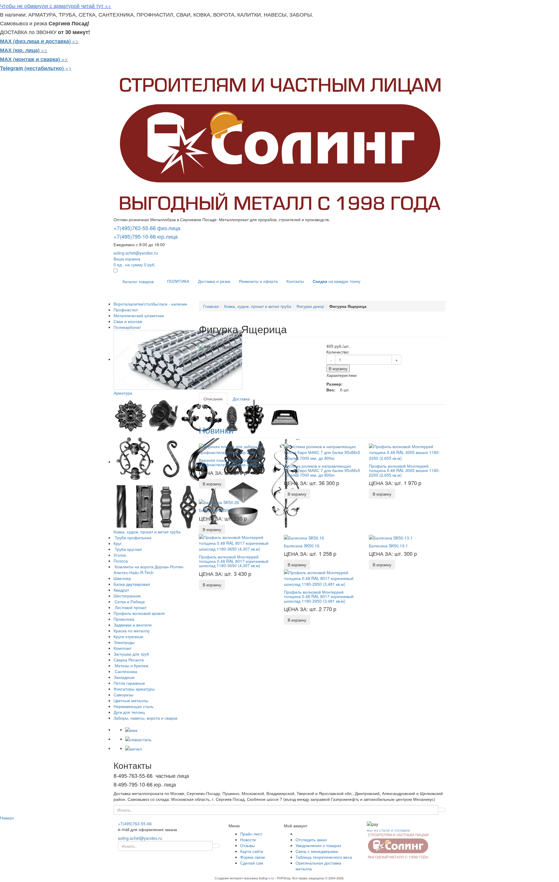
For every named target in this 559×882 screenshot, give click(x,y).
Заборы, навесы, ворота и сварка (145, 718)
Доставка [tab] (241, 399)
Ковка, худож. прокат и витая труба (257, 306)
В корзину (338, 368)
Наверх (7, 818)
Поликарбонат (127, 327)
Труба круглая (128, 549)
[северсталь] (138, 739)
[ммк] (131, 729)
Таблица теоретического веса (324, 857)
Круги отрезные (128, 636)
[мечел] (133, 748)
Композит (123, 648)
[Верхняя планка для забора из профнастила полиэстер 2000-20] (237, 449)
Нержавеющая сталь (133, 706)
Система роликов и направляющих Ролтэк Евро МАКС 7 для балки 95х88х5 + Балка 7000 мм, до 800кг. (322, 470)
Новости (248, 839)
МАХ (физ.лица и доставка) (35, 41)
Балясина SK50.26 (216, 510)
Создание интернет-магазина (236, 878)
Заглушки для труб (131, 654)
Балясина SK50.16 (301, 546)
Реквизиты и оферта (258, 281)
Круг (118, 543)
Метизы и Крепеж (131, 665)
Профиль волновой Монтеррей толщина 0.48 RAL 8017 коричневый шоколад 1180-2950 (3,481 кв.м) (318, 596)
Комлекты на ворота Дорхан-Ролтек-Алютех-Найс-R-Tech (149, 569)
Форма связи (252, 857)
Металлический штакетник (139, 315)
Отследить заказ (311, 839)
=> (75, 41)
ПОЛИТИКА (178, 281)
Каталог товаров (138, 281)
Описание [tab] (213, 399)
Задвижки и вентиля (133, 625)
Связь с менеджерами (317, 851)
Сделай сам (251, 863)
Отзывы (247, 845)
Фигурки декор (310, 306)
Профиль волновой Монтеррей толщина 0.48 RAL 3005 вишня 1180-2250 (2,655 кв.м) (404, 470)
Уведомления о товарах (318, 845)
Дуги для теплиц (129, 712)
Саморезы (123, 695)
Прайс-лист (251, 834)
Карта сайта (251, 851)
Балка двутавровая (132, 584)
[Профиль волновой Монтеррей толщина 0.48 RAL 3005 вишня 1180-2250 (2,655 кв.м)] (407, 452)
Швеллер (122, 578)
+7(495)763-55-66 (135, 823)
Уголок (120, 555)
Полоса (121, 561)
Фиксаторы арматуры (134, 689)
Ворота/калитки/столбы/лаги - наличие (150, 304)
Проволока (124, 619)
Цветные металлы (131, 700)
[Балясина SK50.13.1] (391, 537)
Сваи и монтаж (128, 321)
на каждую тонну (336, 281)
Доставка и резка (214, 281)
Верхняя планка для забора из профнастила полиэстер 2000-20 (230, 462)
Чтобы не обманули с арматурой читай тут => (55, 5)
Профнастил (126, 310)
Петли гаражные (129, 683)
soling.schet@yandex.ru (136, 253)
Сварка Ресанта (129, 660)
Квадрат (121, 590)
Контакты (295, 281)
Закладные (124, 677)
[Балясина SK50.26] (219, 502)
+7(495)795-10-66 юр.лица (146, 236)
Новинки (216, 430)
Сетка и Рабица (129, 601)
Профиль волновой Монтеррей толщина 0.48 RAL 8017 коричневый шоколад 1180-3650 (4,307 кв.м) (233, 561)
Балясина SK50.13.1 (388, 546)
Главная (211, 306)
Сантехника (125, 671)
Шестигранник (127, 596)
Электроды (124, 642)
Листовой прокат (130, 607)
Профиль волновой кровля (139, 613)
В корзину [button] (212, 484)
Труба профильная (132, 537)
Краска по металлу (132, 630)
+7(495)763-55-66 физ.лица (147, 228)
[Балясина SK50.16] (304, 537)
